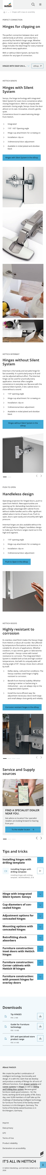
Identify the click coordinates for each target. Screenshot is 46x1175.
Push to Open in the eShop (16, 562)
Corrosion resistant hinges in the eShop (22, 707)
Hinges (21, 1086)
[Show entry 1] (5, 758)
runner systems (9, 1086)
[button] (36, 838)
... (8, 12)
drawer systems (30, 1084)
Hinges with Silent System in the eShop (21, 157)
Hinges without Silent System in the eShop (23, 424)
